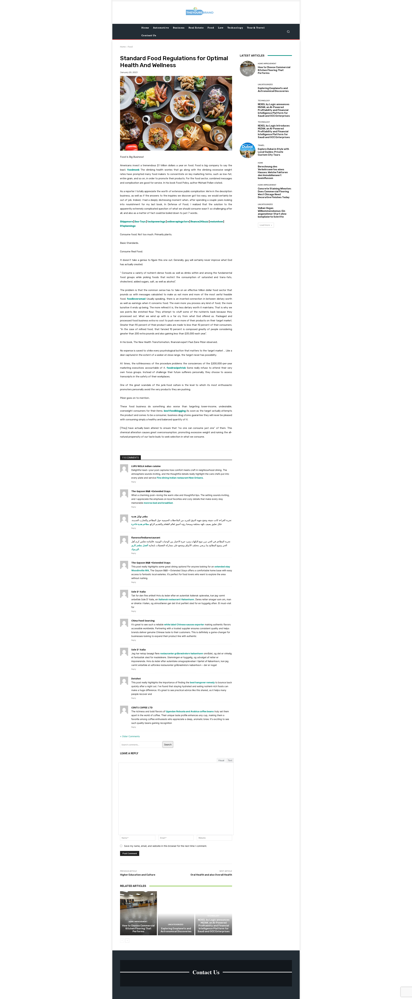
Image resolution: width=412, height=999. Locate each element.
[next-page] (127, 940)
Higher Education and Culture (137, 874)
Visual (221, 760)
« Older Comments (130, 736)
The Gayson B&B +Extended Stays (150, 491)
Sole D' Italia (138, 591)
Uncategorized (175, 924)
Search (168, 744)
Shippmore (126, 221)
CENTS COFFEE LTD (142, 707)
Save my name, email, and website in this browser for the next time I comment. (165, 846)
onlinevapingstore (178, 221)
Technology (213, 916)
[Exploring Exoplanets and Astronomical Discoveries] (176, 913)
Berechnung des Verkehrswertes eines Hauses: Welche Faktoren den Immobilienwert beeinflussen (273, 172)
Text (230, 760)
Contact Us (206, 972)
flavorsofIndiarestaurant (145, 537)
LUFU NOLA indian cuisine (146, 466)
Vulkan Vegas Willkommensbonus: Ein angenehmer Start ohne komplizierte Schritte (272, 212)
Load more (265, 225)
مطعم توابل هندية (139, 516)
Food (130, 46)
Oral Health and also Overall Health (211, 874)
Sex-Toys (140, 221)
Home (123, 46)
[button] (288, 31)
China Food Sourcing (143, 620)
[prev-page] (122, 940)
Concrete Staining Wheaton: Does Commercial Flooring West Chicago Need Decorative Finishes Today (274, 193)
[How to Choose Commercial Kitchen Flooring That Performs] (138, 913)
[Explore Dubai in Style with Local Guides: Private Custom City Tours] (247, 150)
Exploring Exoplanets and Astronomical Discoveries (176, 930)
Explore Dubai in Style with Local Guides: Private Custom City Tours (273, 152)
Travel (261, 145)
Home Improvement (138, 922)
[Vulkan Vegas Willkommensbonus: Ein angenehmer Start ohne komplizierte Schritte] (247, 211)
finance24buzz (199, 221)
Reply (133, 482)
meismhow (216, 221)
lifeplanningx (128, 225)
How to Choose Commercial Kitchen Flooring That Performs (138, 928)
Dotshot (136, 678)
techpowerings (156, 221)
